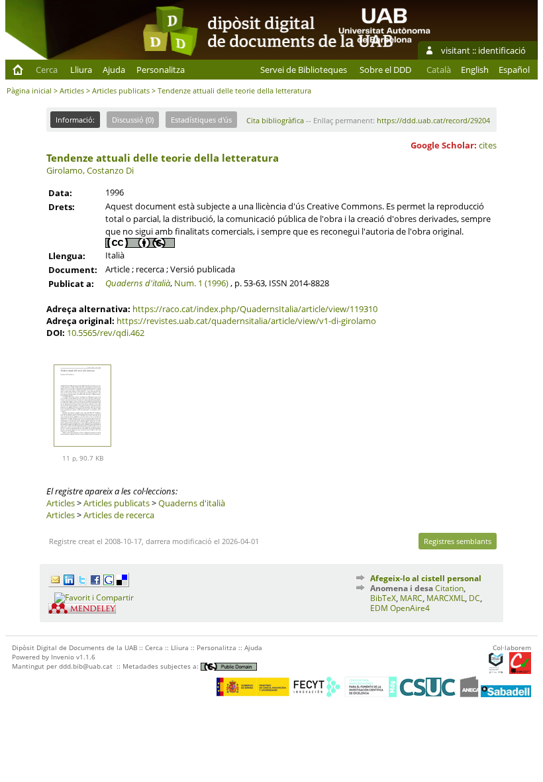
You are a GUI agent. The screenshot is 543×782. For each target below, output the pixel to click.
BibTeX (383, 598)
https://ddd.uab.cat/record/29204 (433, 120)
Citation (449, 588)
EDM (379, 608)
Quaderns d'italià (137, 283)
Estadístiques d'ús (201, 120)
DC (474, 598)
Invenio (62, 656)
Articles (72, 90)
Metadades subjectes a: (162, 666)
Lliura (81, 70)
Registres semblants (457, 541)
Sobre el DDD (385, 70)
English (475, 70)
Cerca (47, 70)
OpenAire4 (410, 608)
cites (488, 145)
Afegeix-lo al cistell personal (425, 578)
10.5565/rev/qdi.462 (105, 333)
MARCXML (445, 598)
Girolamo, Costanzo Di (90, 170)
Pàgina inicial (29, 90)
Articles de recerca (118, 515)
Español (514, 70)
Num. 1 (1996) (201, 283)
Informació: (75, 120)
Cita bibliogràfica (275, 120)
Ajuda (114, 70)
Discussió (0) (133, 120)
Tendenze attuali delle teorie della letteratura (162, 157)
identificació (502, 50)
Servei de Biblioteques (303, 70)
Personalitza (160, 70)
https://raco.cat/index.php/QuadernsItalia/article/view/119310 (254, 309)
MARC (411, 598)
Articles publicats (121, 90)
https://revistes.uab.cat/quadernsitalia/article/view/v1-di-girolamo (246, 321)
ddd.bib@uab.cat (86, 666)
